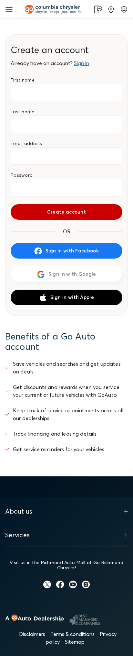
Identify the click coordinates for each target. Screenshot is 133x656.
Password (22, 175)
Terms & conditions (72, 634)
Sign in (81, 63)
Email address (26, 143)
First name (23, 80)
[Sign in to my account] (124, 9)
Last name (23, 111)
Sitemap (75, 642)
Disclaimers (32, 634)
